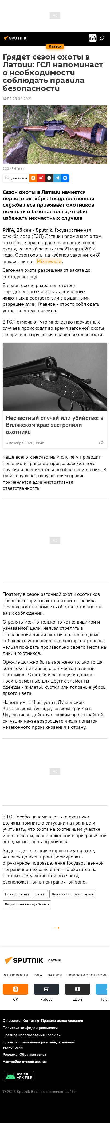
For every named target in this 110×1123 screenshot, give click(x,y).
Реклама (10, 1054)
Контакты (31, 1020)
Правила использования (62, 1020)
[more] (101, 442)
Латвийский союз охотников (73, 894)
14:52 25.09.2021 (17, 98)
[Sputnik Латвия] (16, 40)
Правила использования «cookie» (32, 1035)
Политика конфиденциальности (30, 1027)
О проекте (12, 1020)
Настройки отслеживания (25, 1061)
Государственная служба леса (27, 904)
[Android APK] (19, 1077)
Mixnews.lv (49, 261)
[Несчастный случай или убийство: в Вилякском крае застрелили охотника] (55, 377)
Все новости (15, 974)
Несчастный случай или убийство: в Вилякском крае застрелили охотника (54, 424)
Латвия (40, 894)
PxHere (17, 168)
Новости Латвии (17, 894)
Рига (37, 974)
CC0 (6, 168)
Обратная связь (32, 1054)
